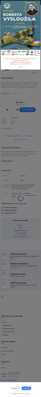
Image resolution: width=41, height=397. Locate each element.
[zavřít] (36, 4)
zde (28, 393)
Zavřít (20, 67)
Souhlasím (26, 388)
